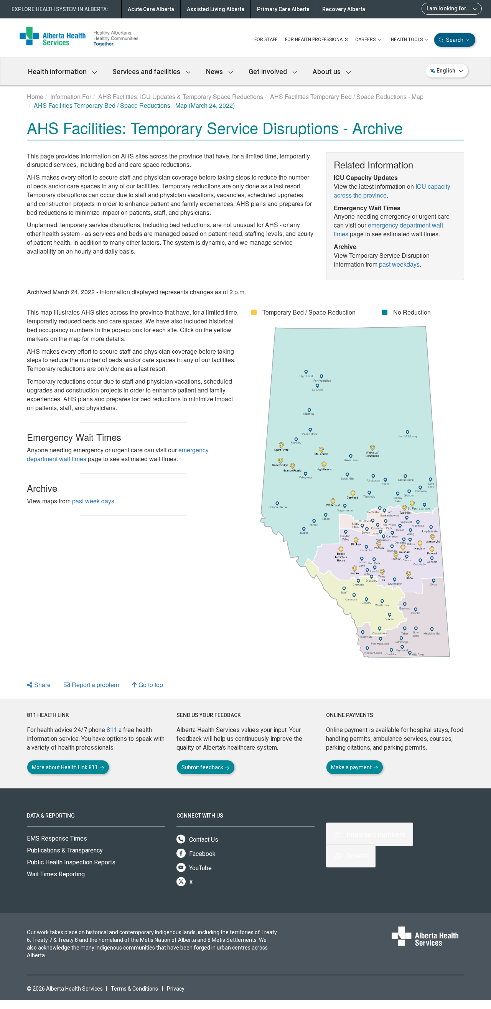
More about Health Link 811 (65, 767)
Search (455, 40)
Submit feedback (202, 767)
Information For (70, 96)
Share (42, 684)
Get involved (268, 72)
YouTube (200, 868)
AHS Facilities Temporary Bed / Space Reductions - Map (346, 96)
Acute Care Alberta (151, 9)
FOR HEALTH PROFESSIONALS (316, 39)
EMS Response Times (57, 838)
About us (327, 72)
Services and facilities (147, 72)
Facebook (202, 853)
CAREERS (366, 39)
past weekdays (399, 264)
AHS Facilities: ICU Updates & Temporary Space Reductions (180, 96)
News (215, 72)
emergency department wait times (388, 229)
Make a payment (352, 767)
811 (112, 730)
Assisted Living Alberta (215, 9)
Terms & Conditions (134, 989)
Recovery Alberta (343, 9)
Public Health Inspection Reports (71, 862)
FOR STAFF (265, 39)
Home (35, 96)
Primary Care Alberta (283, 9)
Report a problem (95, 684)
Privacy (176, 989)
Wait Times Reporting (56, 874)
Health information (58, 72)
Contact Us (203, 839)
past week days (93, 500)
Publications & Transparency (65, 850)
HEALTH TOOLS (407, 39)
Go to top (150, 684)
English (445, 71)
